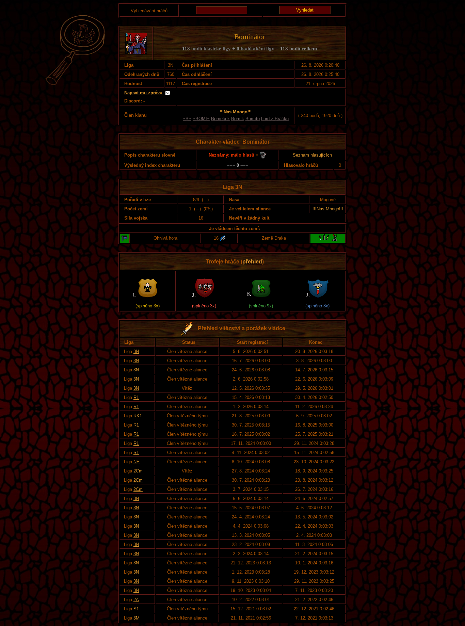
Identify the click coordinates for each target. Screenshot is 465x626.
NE (136, 461)
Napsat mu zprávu (143, 92)
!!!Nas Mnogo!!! (327, 208)
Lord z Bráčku (275, 118)
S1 (136, 452)
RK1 (137, 415)
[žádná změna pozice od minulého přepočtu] (205, 199)
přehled (252, 261)
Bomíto (252, 118)
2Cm (138, 470)
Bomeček (220, 118)
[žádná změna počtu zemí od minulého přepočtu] (197, 208)
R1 (136, 397)
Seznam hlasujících (312, 155)
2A (136, 599)
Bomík (237, 118)
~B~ (187, 118)
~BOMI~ (201, 118)
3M (136, 618)
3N (136, 351)
